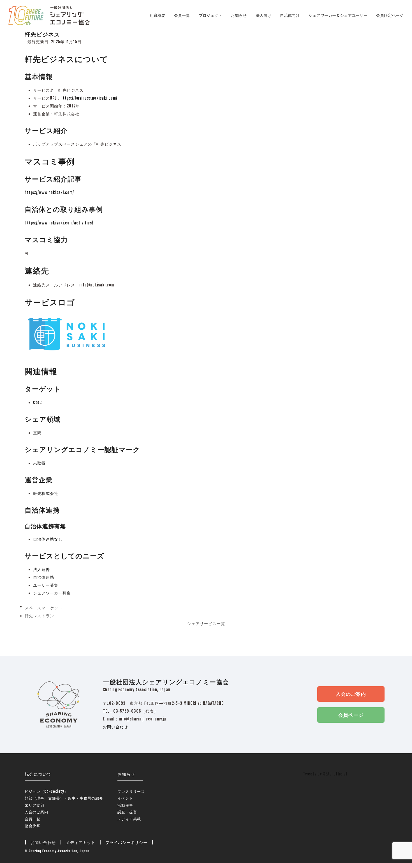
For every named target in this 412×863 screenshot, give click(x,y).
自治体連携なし (48, 539)
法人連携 (41, 569)
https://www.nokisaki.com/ (49, 192)
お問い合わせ (115, 726)
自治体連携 (43, 577)
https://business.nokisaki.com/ (89, 98)
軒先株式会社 (45, 493)
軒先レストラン (39, 616)
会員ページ (351, 715)
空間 (37, 432)
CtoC (37, 402)
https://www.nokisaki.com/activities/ (59, 223)
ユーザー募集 (45, 585)
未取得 (39, 463)
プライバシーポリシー (126, 842)
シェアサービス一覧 (206, 623)
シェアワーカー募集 (52, 593)
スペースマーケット (44, 608)
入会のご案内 (351, 694)
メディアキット (80, 842)
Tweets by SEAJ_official (325, 774)
